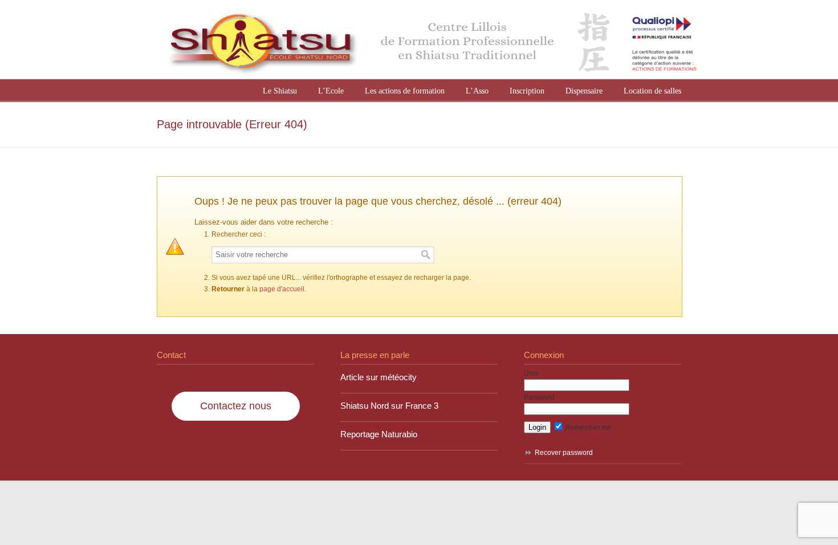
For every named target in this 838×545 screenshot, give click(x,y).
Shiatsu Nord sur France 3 (389, 405)
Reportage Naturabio (378, 434)
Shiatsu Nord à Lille (430, 41)
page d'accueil (281, 289)
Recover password (564, 453)
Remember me (588, 428)
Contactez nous (235, 406)
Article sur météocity (378, 377)
